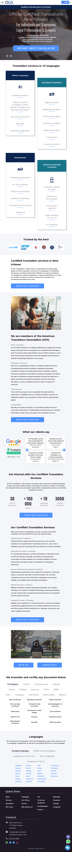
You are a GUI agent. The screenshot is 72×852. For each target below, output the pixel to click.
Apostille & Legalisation (20, 131)
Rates (8, 797)
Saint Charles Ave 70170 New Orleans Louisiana (15, 825)
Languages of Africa (36, 761)
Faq (38, 797)
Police (46, 689)
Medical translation (52, 130)
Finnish (28, 765)
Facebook (56, 800)
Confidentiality (42, 806)
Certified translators (20, 95)
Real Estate (34, 695)
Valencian (54, 776)
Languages (25, 797)
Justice (12, 689)
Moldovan (40, 776)
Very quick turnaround (20, 117)
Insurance (35, 689)
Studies (26, 684)
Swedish (54, 773)
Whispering (20, 212)
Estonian (18, 781)
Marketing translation (52, 109)
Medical (62, 695)
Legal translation (52, 102)
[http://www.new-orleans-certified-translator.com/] (9, 2)
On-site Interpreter (20, 184)
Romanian (54, 768)
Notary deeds (49, 695)
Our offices (26, 800)
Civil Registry (13, 684)
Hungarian (29, 779)
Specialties (10, 803)
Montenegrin (41, 779)
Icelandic (29, 781)
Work (8, 695)
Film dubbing (51, 225)
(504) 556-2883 (14, 839)
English (17, 779)
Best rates (20, 124)
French (28, 768)
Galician (29, 771)
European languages (20, 751)
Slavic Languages (47, 756)
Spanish (53, 771)
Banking (22, 689)
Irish (39, 765)
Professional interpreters (20, 177)
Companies (19, 695)
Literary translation (52, 144)
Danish (17, 773)
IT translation (51, 137)
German (28, 773)
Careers (24, 803)
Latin (39, 771)
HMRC (56, 689)
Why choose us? (27, 807)
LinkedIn (56, 803)
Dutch (17, 776)
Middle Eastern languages (45, 751)
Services (9, 800)
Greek (28, 776)
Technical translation (52, 116)
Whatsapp (56, 797)
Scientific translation (51, 123)
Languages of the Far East (24, 756)
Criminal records (41, 684)
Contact (40, 809)
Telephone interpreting (20, 191)
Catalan (18, 771)
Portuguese (55, 765)
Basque (18, 768)
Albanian (18, 765)
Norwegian (41, 781)
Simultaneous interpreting (20, 205)
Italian (39, 768)
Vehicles (56, 684)
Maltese (40, 773)
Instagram (56, 807)
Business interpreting (20, 198)
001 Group (9, 807)
